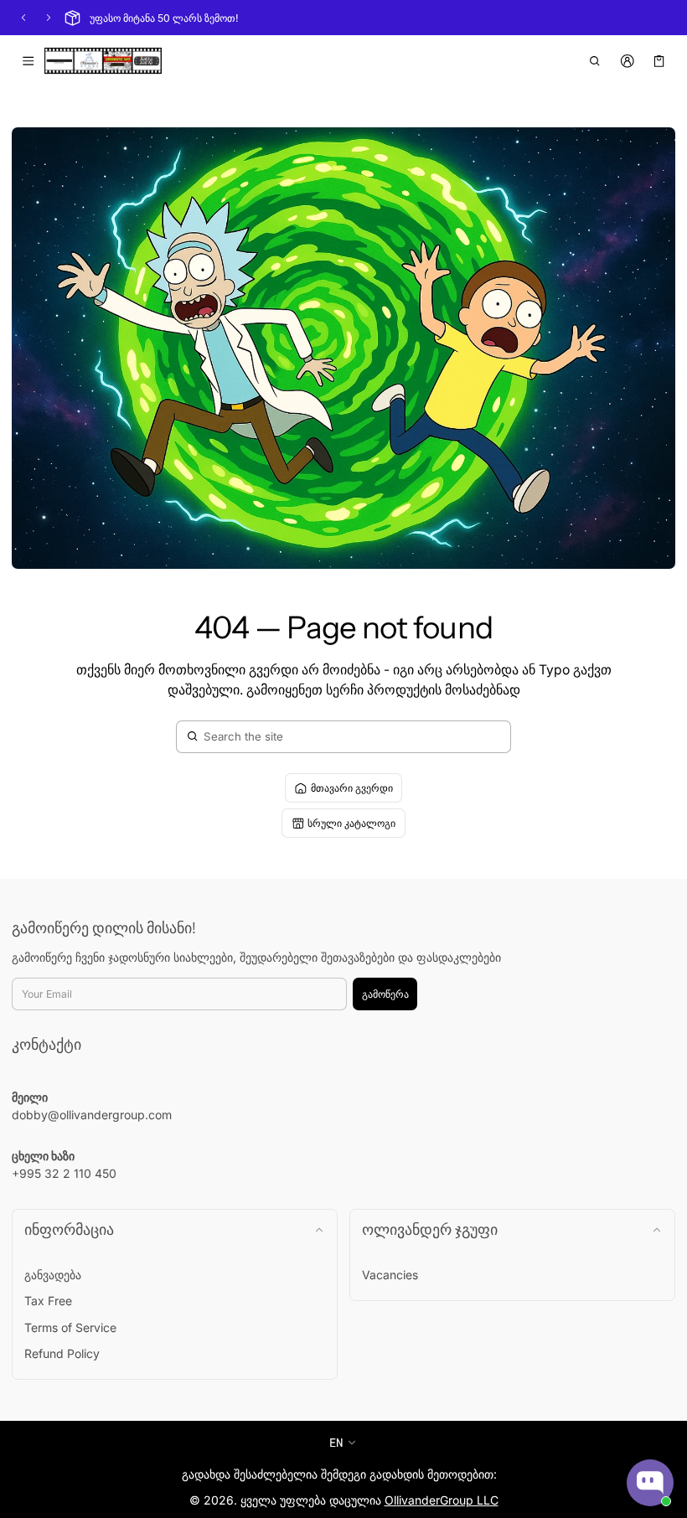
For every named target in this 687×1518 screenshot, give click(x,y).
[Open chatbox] (650, 1482)
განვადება (52, 1275)
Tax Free (48, 1300)
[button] (595, 61)
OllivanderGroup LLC (441, 1500)
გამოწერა (385, 994)
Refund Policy (62, 1353)
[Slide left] (23, 17)
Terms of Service (70, 1327)
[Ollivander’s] (103, 61)
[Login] (627, 61)
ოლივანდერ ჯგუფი (430, 1229)
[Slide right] (48, 17)
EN (336, 1442)
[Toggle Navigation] (28, 61)
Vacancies (390, 1275)
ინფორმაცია (69, 1229)
